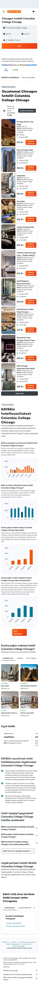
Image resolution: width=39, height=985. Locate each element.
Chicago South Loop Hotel (25, 123)
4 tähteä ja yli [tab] (8, 658)
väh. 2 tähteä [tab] (31, 658)
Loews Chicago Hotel (25, 227)
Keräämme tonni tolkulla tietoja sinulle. (17, 974)
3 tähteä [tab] (20, 658)
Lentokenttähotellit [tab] (25, 908)
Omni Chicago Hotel (25, 150)
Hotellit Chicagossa (18, 946)
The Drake (21, 201)
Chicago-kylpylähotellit (13, 923)
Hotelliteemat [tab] (10, 908)
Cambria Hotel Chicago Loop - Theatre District (26, 254)
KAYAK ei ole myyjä (10, 970)
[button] (3, 11)
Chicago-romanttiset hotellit (15, 926)
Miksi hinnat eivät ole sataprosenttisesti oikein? (17, 978)
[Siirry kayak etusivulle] (14, 11)
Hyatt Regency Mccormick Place (24, 282)
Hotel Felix (21, 176)
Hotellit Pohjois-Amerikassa (27, 942)
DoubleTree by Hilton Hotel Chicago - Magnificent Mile (25, 310)
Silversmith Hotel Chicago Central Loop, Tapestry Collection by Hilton (26, 338)
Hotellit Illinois (26, 944)
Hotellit (14, 942)
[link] (19, 632)
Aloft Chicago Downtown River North (26, 367)
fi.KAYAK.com (5, 942)
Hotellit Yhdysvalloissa (12, 944)
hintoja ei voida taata (18, 964)
